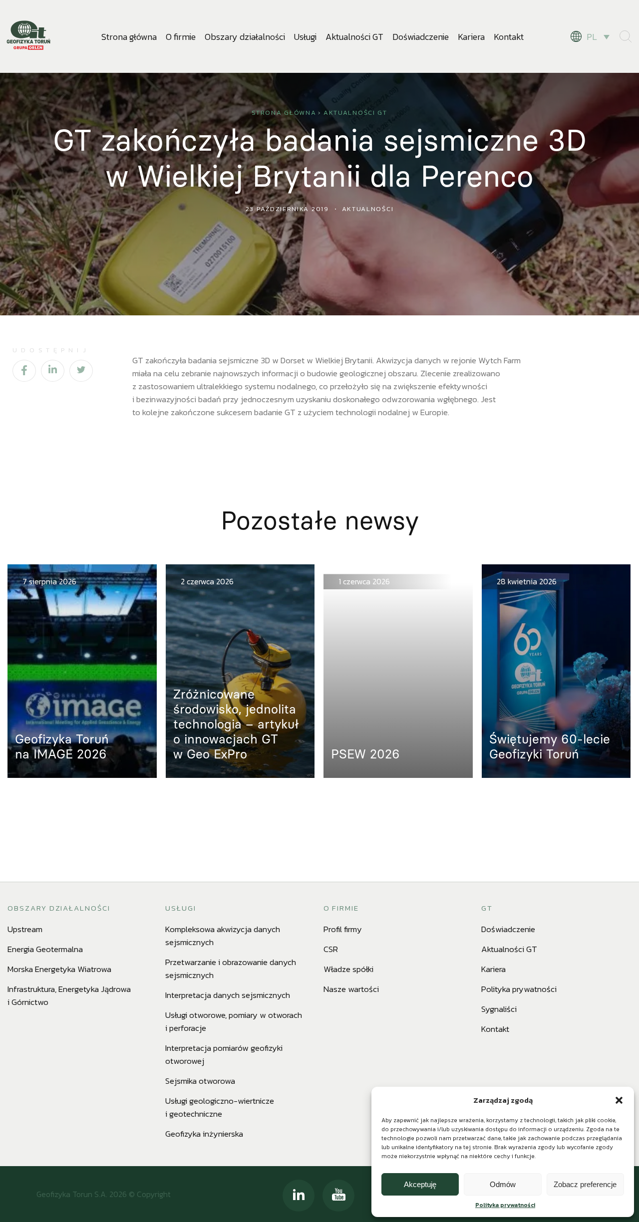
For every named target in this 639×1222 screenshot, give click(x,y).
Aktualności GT (354, 36)
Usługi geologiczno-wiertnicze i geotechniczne (219, 1107)
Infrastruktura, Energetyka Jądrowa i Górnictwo (69, 995)
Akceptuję (420, 1184)
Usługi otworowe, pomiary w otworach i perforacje (233, 1021)
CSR (330, 949)
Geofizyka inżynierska (204, 1133)
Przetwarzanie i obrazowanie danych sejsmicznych (230, 968)
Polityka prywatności (505, 1205)
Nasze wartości (351, 988)
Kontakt (509, 36)
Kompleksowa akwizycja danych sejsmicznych (222, 936)
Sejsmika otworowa (200, 1080)
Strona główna (129, 36)
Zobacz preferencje (585, 1184)
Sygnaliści (499, 1008)
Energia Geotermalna (45, 949)
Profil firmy (342, 929)
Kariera (471, 36)
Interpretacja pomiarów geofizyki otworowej (224, 1054)
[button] (619, 1100)
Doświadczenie (420, 36)
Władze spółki (348, 969)
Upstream (24, 929)
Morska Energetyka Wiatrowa (59, 969)
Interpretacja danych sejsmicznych (227, 994)
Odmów (503, 1184)
